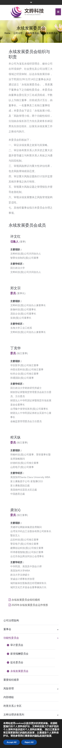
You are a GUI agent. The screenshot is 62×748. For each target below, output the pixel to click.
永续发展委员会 (19, 671)
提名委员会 (16, 662)
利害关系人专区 (12, 705)
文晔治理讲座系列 (13, 714)
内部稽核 (8, 697)
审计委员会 (16, 644)
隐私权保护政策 (43, 735)
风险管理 (8, 688)
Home (7, 33)
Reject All (29, 742)
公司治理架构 (11, 620)
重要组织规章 (11, 679)
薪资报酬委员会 (19, 653)
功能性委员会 (32, 33)
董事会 (7, 629)
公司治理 (17, 33)
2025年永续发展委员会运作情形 (30, 604)
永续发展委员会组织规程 (26, 599)
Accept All (11, 742)
